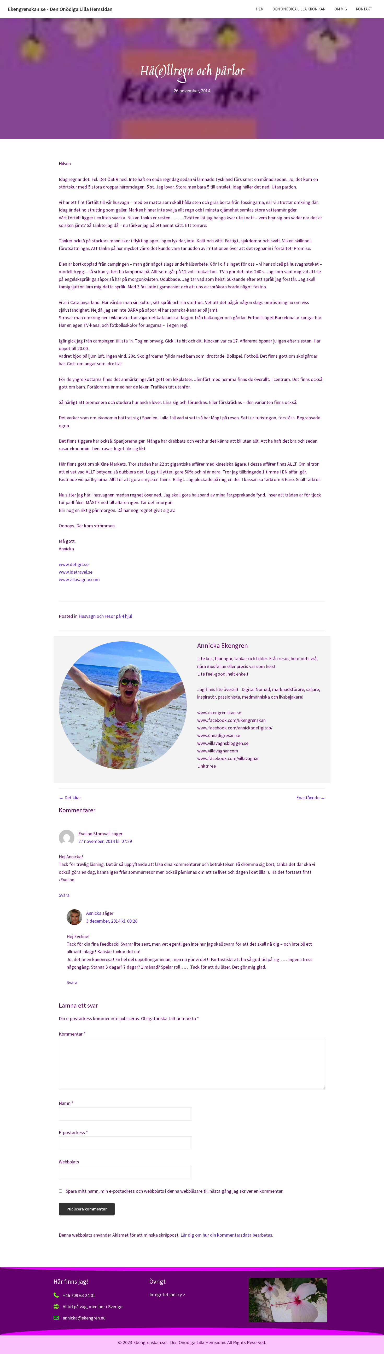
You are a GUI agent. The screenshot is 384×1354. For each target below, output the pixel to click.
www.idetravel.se (75, 572)
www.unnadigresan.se (218, 735)
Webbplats (69, 1162)
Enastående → (310, 798)
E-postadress (73, 1132)
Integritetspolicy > (167, 1295)
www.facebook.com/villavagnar (228, 758)
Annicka (93, 913)
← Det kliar (70, 798)
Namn (66, 1103)
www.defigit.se (74, 564)
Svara (64, 895)
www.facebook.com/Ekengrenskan (231, 720)
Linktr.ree (206, 766)
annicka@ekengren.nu (84, 1318)
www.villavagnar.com (79, 579)
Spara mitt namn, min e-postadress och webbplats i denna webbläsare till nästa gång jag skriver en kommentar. (174, 1191)
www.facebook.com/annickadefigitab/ (234, 728)
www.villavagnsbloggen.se (222, 743)
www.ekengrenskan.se (219, 713)
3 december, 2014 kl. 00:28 (111, 921)
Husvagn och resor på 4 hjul (105, 616)
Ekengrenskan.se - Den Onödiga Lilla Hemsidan (60, 9)
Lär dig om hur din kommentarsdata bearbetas (226, 1235)
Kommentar (72, 1034)
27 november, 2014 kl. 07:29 (105, 841)
